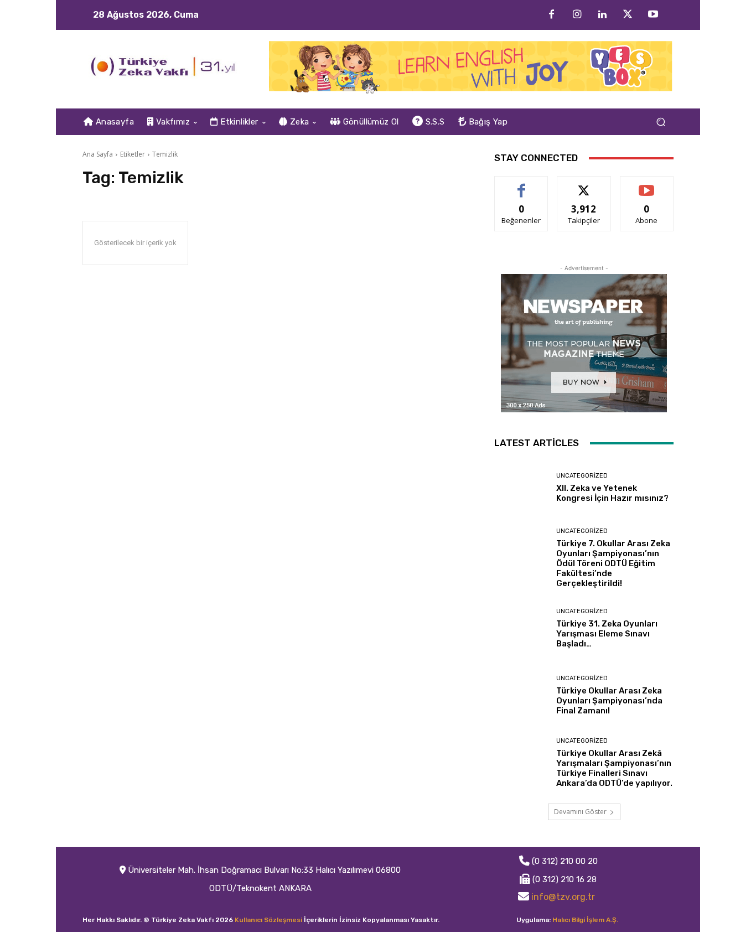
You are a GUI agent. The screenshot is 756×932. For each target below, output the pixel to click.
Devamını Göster (580, 811)
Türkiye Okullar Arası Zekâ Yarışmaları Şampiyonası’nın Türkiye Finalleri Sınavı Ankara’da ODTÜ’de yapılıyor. (614, 768)
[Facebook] (551, 15)
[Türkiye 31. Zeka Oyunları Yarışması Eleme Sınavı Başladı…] (521, 628)
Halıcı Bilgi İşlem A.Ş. (585, 920)
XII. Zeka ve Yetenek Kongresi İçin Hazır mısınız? (612, 493)
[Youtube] (653, 15)
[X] (628, 15)
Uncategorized (582, 476)
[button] (661, 122)
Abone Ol (646, 184)
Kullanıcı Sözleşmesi (268, 920)
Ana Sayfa (97, 154)
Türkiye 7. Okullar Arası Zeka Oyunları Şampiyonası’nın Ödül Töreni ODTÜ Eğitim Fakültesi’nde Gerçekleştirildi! (613, 563)
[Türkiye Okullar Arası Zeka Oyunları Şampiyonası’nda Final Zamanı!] (521, 695)
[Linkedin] (602, 15)
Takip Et (584, 184)
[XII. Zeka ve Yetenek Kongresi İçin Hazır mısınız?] (521, 488)
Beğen (521, 184)
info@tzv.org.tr (563, 897)
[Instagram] (577, 15)
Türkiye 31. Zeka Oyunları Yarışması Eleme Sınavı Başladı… (606, 634)
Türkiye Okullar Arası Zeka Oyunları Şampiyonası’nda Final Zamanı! (609, 701)
